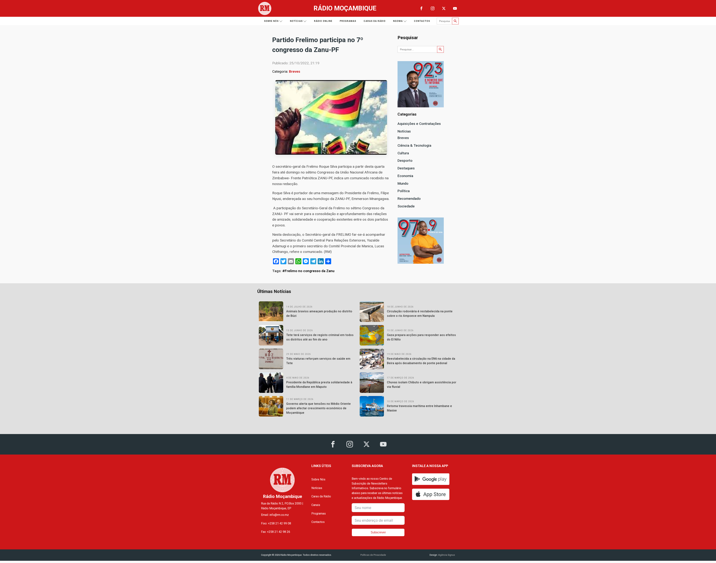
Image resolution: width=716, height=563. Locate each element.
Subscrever (378, 532)
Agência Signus (446, 554)
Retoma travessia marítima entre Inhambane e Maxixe (419, 408)
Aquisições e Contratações (419, 124)
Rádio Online (323, 21)
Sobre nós (271, 21)
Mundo (403, 183)
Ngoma (398, 21)
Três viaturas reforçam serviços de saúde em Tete (318, 361)
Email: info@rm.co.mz (275, 515)
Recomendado (409, 198)
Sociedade (406, 206)
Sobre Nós (318, 479)
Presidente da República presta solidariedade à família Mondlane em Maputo (319, 385)
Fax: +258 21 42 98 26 (275, 532)
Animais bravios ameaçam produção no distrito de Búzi (319, 314)
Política (404, 191)
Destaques (406, 168)
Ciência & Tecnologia (414, 145)
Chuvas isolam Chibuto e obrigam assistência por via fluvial (421, 385)
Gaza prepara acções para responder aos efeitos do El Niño (421, 337)
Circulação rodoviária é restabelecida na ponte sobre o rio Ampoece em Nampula (420, 314)
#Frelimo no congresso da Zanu (308, 271)
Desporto (405, 160)
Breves (294, 71)
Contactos (422, 21)
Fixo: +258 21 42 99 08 (276, 523)
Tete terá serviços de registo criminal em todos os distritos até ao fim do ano (320, 337)
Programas (348, 21)
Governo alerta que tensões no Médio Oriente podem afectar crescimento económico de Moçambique (318, 408)
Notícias (296, 21)
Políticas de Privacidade (373, 554)
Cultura (403, 153)
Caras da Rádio (375, 21)
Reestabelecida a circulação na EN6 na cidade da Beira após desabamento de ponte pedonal (421, 361)
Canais (315, 505)
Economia (405, 176)
